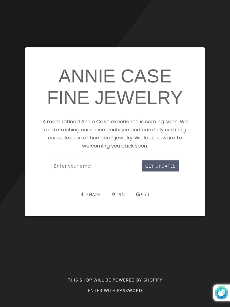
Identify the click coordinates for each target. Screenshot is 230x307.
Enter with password (115, 290)
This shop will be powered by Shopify (115, 280)
